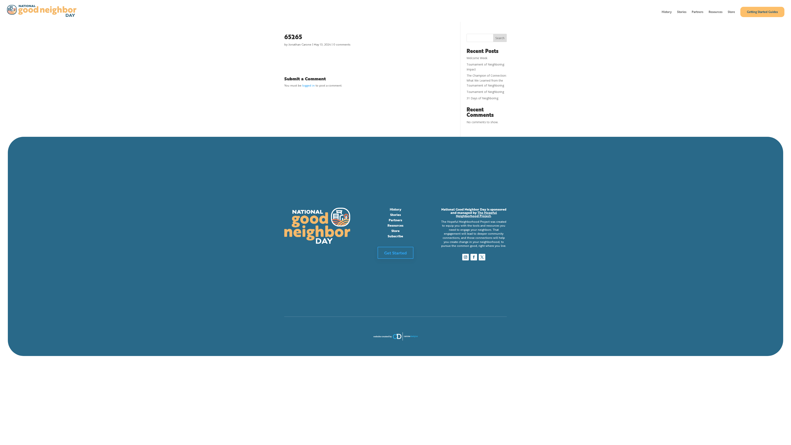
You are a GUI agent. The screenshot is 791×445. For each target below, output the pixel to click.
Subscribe (395, 236)
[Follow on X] (482, 257)
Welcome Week (477, 58)
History (667, 12)
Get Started (395, 253)
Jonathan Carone (299, 44)
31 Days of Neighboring (482, 98)
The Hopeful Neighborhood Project (476, 214)
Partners (697, 12)
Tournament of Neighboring (485, 92)
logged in (308, 85)
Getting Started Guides (762, 12)
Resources (715, 12)
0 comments (341, 44)
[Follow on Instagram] (465, 257)
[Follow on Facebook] (473, 257)
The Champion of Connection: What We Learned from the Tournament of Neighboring (487, 80)
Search (499, 38)
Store (731, 12)
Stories (681, 12)
